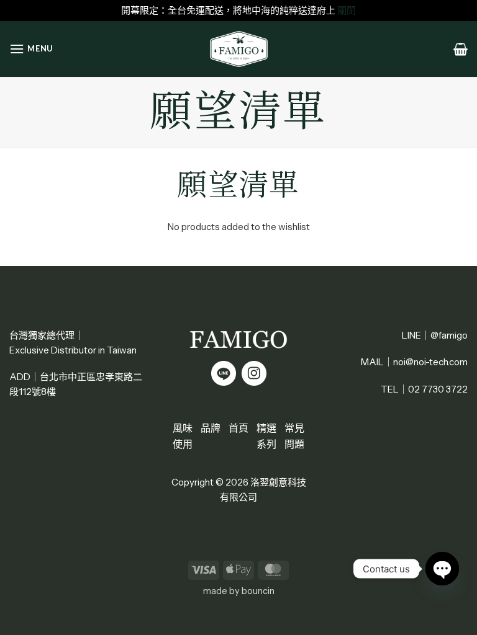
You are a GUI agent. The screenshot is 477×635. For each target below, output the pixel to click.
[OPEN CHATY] (442, 568)
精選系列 (266, 436)
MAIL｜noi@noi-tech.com (414, 362)
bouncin (258, 591)
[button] (31, 48)
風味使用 (183, 436)
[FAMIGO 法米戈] (238, 49)
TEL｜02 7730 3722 (424, 389)
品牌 (210, 428)
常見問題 (294, 436)
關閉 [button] (346, 10)
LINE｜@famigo (435, 335)
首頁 (238, 428)
